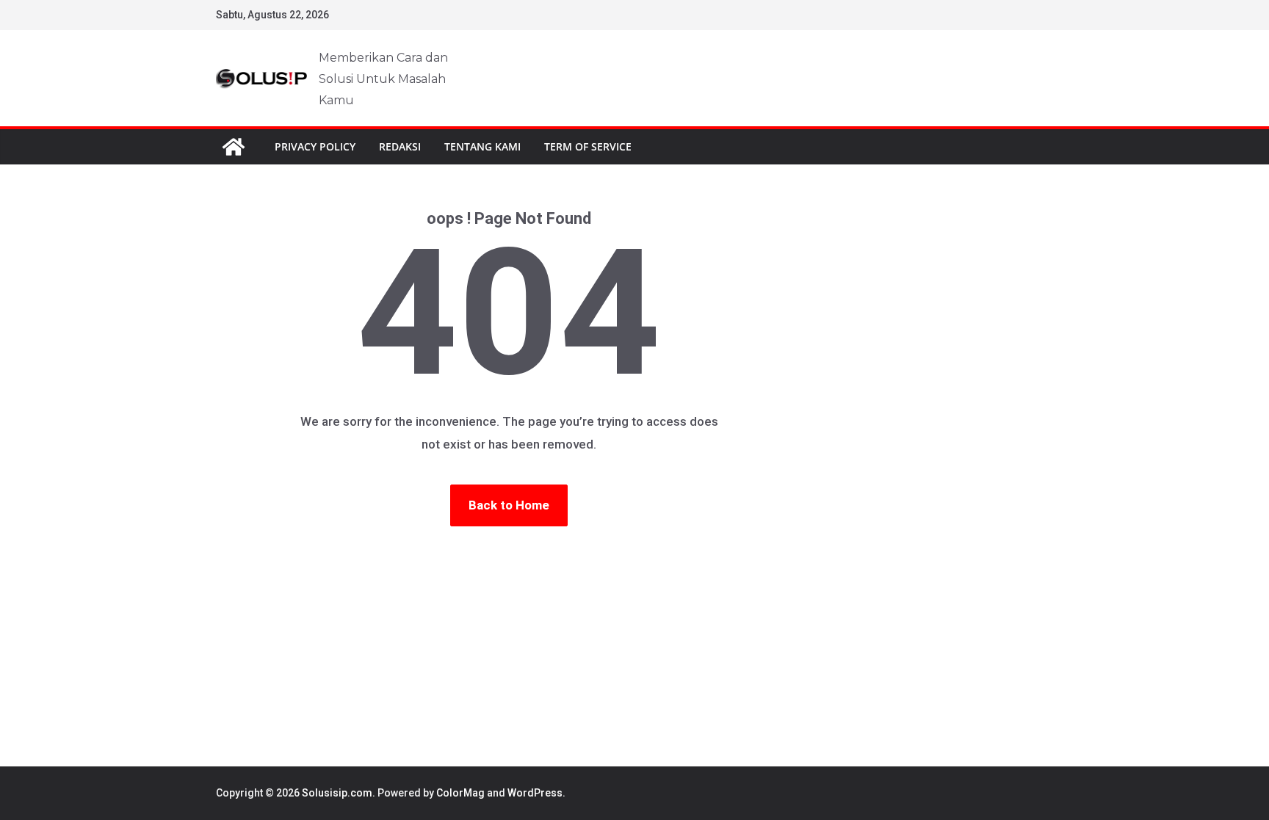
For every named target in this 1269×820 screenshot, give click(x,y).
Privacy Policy (315, 146)
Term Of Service (588, 146)
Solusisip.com (337, 793)
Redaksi (400, 146)
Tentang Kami (482, 146)
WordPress (535, 793)
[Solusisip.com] (233, 147)
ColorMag (460, 793)
